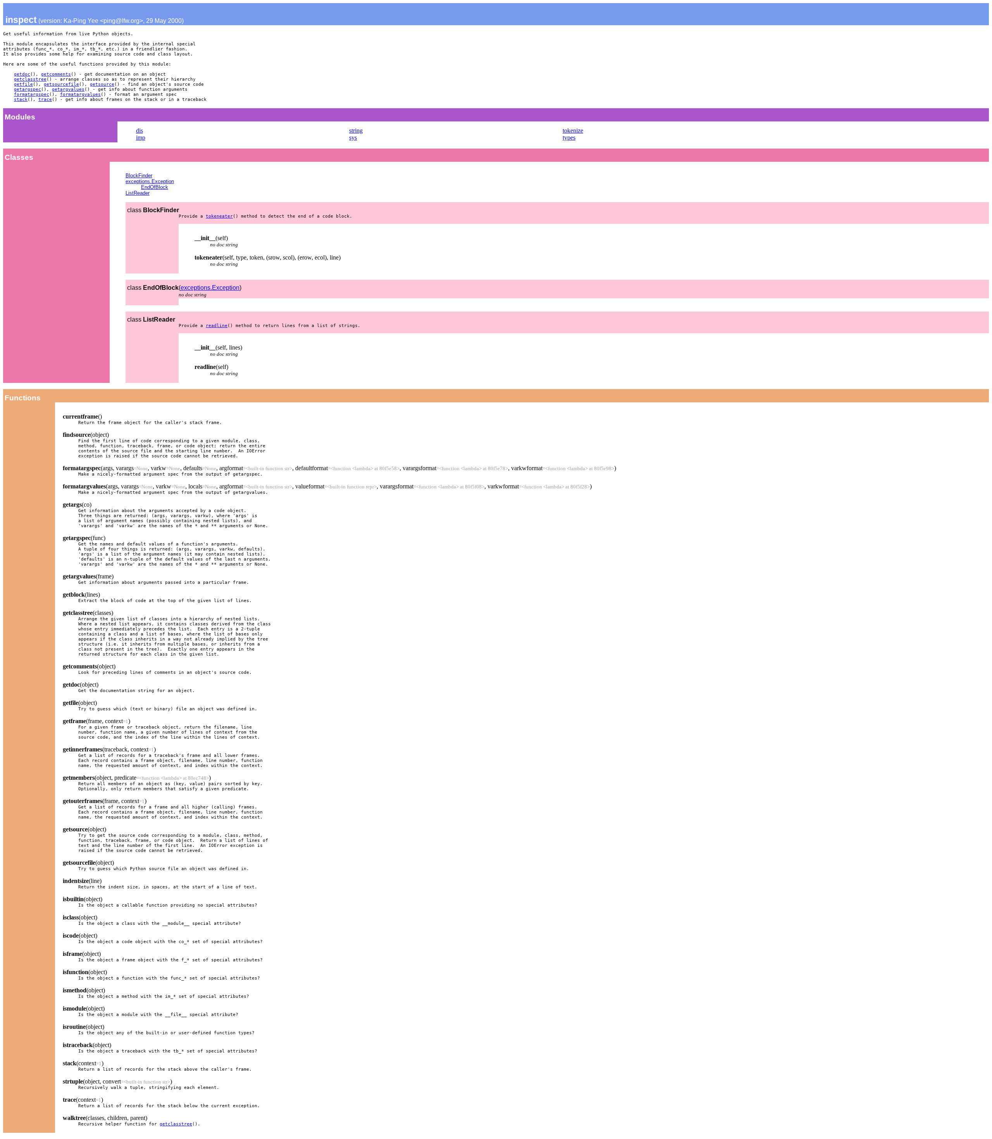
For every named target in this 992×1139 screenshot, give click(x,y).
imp (140, 137)
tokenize (573, 130)
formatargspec (31, 94)
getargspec (27, 89)
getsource (102, 84)
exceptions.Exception (150, 181)
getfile (23, 84)
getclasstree (30, 79)
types (569, 137)
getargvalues (68, 89)
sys (353, 137)
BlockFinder (139, 175)
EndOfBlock (154, 187)
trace (45, 99)
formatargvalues (80, 94)
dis (139, 130)
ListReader (138, 193)
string (356, 130)
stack (21, 99)
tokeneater (219, 216)
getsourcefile (61, 84)
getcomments (56, 74)
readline (216, 325)
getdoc (22, 74)
